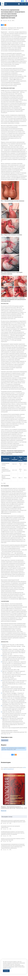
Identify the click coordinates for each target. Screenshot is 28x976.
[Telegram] (3, 25)
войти (24, 767)
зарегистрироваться (8, 769)
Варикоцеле (5, 740)
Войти (25, 4)
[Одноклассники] (5, 25)
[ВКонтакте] (2, 25)
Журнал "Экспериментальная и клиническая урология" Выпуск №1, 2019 (13, 748)
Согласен (6, 970)
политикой (8, 968)
